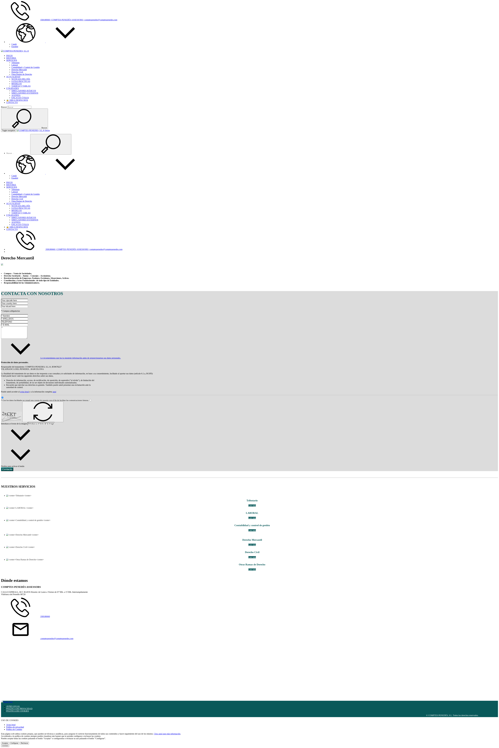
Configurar (14, 743)
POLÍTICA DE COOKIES (17, 711)
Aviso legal (10, 725)
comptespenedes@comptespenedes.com (56, 638)
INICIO (9, 56)
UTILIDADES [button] (12, 88)
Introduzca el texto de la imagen (14, 424)
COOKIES (5, 746)
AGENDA (16, 95)
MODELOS (16, 84)
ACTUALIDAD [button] (13, 77)
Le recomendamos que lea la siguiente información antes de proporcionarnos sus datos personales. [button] (80, 358)
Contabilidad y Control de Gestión (25, 67)
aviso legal (24, 392)
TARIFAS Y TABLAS (21, 86)
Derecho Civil (17, 72)
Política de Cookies (14, 729)
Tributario (15, 63)
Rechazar (24, 743)
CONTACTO (12, 102)
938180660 (45, 616)
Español (14, 46)
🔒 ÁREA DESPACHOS (17, 100)
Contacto (7, 469)
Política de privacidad (15, 727)
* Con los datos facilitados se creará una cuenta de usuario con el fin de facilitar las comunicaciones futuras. (45, 400)
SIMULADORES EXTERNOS (24, 93)
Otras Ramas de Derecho (21, 74)
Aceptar (5, 743)
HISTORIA (11, 58)
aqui (54, 392)
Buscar (4, 107)
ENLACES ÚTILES (20, 98)
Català (14, 44)
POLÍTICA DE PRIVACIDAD (19, 708)
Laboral (14, 65)
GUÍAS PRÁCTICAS (20, 81)
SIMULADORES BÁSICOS (23, 91)
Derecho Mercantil (19, 70)
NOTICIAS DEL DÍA (20, 79)
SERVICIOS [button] (11, 60)
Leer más (252, 505)
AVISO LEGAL (13, 706)
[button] (45, 42)
